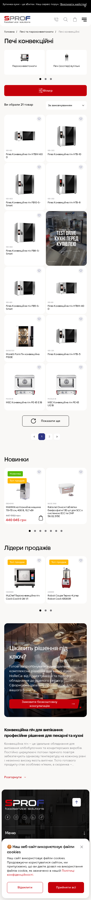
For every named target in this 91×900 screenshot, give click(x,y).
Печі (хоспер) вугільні (66, 66)
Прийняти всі (66, 887)
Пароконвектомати (24, 66)
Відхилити (25, 887)
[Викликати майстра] (73, 4)
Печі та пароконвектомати (37, 31)
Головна (9, 31)
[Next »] (57, 436)
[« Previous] (34, 436)
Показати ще (50, 420)
